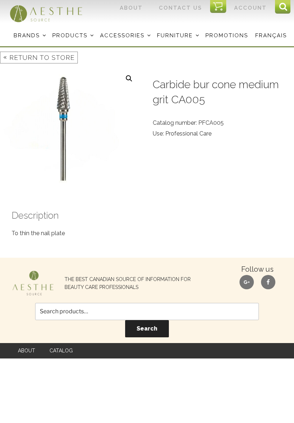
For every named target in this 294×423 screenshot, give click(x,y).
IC (220, 7)
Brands (27, 35)
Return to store (39, 57)
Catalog (61, 350)
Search (147, 328)
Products (69, 35)
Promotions (226, 35)
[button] (129, 78)
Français (271, 35)
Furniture (175, 35)
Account (250, 8)
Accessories (122, 35)
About (131, 8)
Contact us (180, 8)
